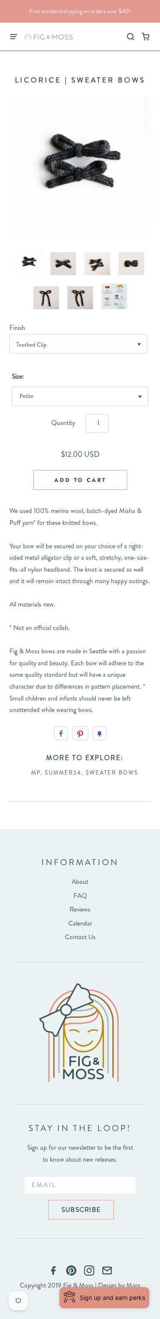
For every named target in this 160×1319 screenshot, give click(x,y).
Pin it (80, 733)
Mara (133, 1285)
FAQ (80, 895)
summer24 (63, 773)
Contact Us (80, 937)
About (80, 881)
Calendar (80, 923)
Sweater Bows (112, 773)
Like (61, 733)
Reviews (80, 909)
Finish (17, 328)
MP (36, 773)
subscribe (81, 1209)
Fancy (99, 733)
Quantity (63, 422)
